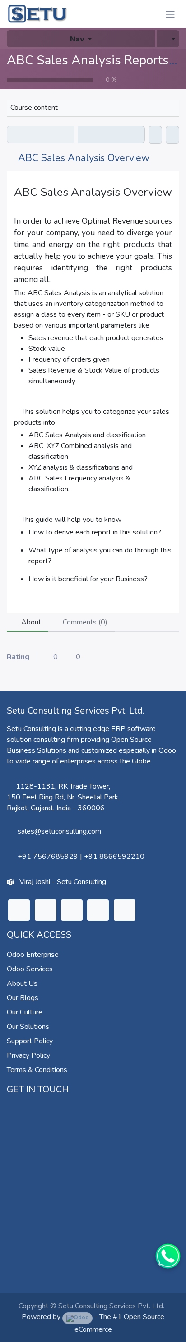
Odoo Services (30, 969)
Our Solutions (28, 1027)
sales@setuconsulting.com (59, 831)
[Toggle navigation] (170, 13)
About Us (22, 983)
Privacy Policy (28, 1055)
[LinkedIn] (19, 910)
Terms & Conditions (37, 1070)
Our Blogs (22, 998)
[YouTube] (98, 910)
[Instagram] (72, 910)
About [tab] (30, 622)
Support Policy (30, 1041)
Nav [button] (77, 38)
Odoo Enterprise (33, 955)
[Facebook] (124, 910)
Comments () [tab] (84, 622)
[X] (45, 910)
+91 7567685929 (48, 857)
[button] (168, 38)
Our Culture (24, 1012)
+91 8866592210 (114, 857)
